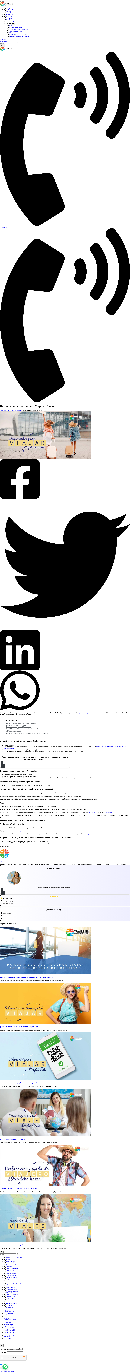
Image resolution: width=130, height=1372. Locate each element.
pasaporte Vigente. (91, 834)
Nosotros (6, 1310)
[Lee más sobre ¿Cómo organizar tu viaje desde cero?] (45, 1135)
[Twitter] (65, 564)
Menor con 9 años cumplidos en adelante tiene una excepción (23, 728)
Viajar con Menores (9, 1329)
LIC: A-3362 (7, 1338)
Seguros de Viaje (8, 1324)
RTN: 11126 (7, 1337)
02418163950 (4, 41)
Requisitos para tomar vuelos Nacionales (17, 725)
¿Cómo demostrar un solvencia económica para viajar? (20, 1027)
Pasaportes (6, 1318)
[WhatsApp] (65, 690)
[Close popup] (2, 1345)
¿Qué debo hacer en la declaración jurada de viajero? (19, 1188)
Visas (5, 1316)
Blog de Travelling (9, 1332)
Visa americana (92, 812)
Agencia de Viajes (5, 410)
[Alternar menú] (13, 24)
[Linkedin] (65, 650)
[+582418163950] (65, 401)
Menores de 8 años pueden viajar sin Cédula (18, 727)
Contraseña (3, 1352)
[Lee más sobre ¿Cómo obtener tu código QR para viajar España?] (45, 1079)
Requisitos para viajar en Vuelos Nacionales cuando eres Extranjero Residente (28, 733)
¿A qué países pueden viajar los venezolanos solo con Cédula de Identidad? (27, 977)
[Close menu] (2, 1252)
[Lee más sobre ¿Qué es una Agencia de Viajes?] (45, 1241)
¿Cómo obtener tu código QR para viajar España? (18, 1083)
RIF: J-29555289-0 (9, 1335)
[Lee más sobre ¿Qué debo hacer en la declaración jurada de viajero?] (45, 1185)
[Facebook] (65, 479)
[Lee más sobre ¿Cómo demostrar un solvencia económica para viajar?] (45, 1023)
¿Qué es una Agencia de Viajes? (11, 1245)
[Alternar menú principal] (2, 45)
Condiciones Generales (10, 1319)
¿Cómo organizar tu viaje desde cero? (13, 1139)
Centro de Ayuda (8, 1313)
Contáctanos (7, 1315)
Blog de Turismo (16, 410)
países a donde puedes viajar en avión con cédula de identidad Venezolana (32, 831)
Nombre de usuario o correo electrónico (11, 1349)
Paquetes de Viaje (8, 1326)
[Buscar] (17, 1254)
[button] (10, 24)
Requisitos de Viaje (9, 1327)
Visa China (108, 812)
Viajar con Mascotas (9, 1330)
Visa (7, 730)
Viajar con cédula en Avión (13, 731)
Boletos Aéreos (8, 1322)
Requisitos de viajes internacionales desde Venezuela (21, 723)
